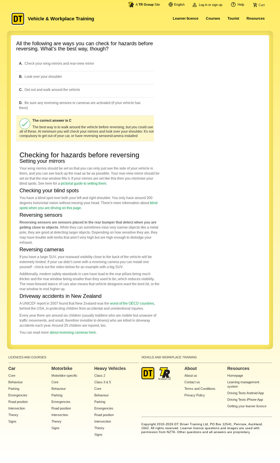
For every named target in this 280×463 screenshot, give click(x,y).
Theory (13, 415)
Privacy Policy (194, 395)
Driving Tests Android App (245, 393)
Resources (256, 18)
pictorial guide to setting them (83, 183)
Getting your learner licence (246, 406)
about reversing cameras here (73, 332)
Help (240, 4)
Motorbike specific (64, 375)
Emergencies (17, 395)
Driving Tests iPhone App (245, 399)
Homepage (235, 375)
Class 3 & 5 (102, 382)
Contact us (192, 382)
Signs (12, 421)
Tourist (233, 18)
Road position (18, 402)
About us (190, 375)
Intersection (16, 408)
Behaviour (15, 382)
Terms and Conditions (199, 388)
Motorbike (61, 368)
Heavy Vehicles (110, 368)
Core (11, 375)
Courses (213, 18)
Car (12, 368)
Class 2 (99, 375)
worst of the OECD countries (132, 303)
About (190, 368)
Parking (13, 388)
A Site (148, 4)
